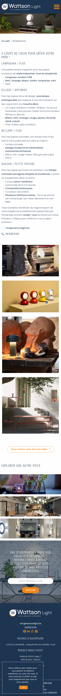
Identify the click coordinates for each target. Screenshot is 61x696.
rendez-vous (30, 215)
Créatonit (52, 692)
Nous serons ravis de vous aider (29, 449)
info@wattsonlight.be (18, 228)
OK (23, 687)
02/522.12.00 (30, 627)
